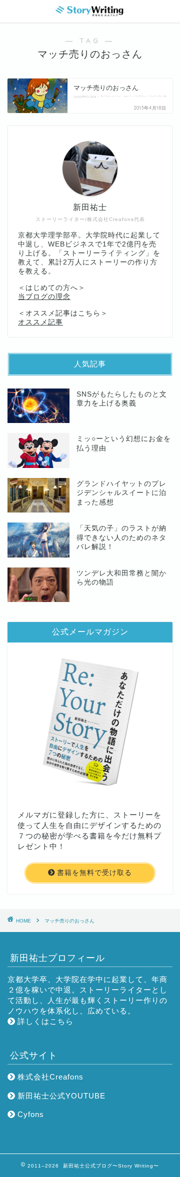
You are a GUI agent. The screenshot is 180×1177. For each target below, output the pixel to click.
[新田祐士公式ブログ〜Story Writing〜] (90, 14)
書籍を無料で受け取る (93, 872)
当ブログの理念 (44, 296)
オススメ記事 (40, 322)
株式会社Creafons (49, 1076)
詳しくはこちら (44, 1021)
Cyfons (29, 1114)
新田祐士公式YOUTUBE (60, 1096)
